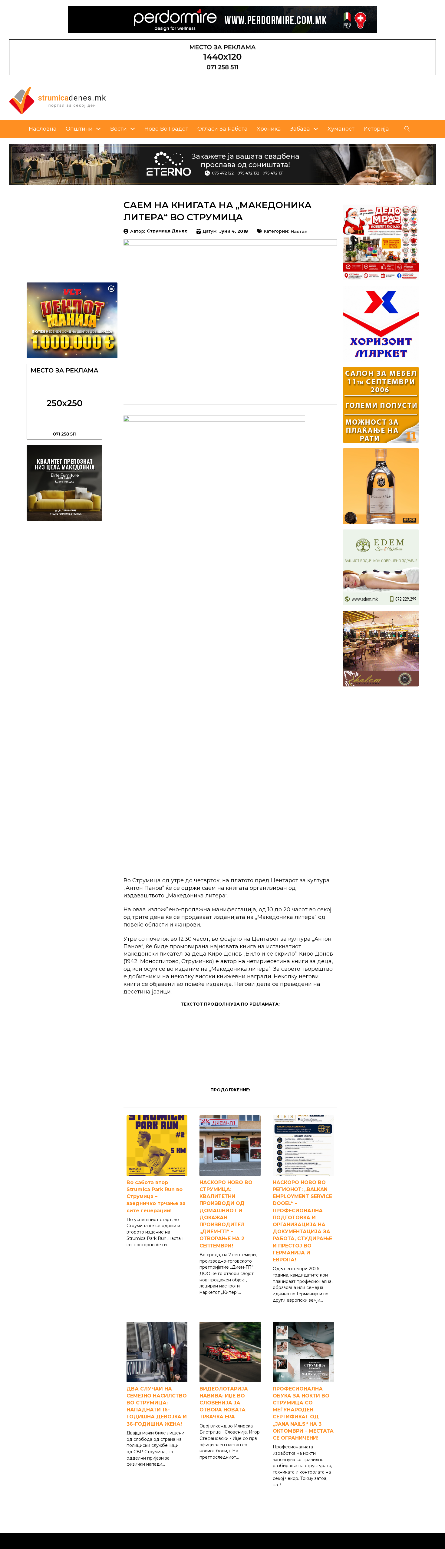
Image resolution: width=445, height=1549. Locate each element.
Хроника (269, 128)
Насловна (43, 128)
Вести (118, 128)
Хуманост (341, 128)
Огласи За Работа (222, 128)
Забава (300, 128)
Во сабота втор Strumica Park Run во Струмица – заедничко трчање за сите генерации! (156, 1196)
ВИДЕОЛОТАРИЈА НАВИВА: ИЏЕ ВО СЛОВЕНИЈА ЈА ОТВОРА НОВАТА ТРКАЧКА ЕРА (223, 1403)
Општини (79, 128)
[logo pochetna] (57, 100)
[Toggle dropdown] (98, 129)
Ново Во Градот (166, 128)
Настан (299, 231)
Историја (376, 128)
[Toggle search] (407, 129)
